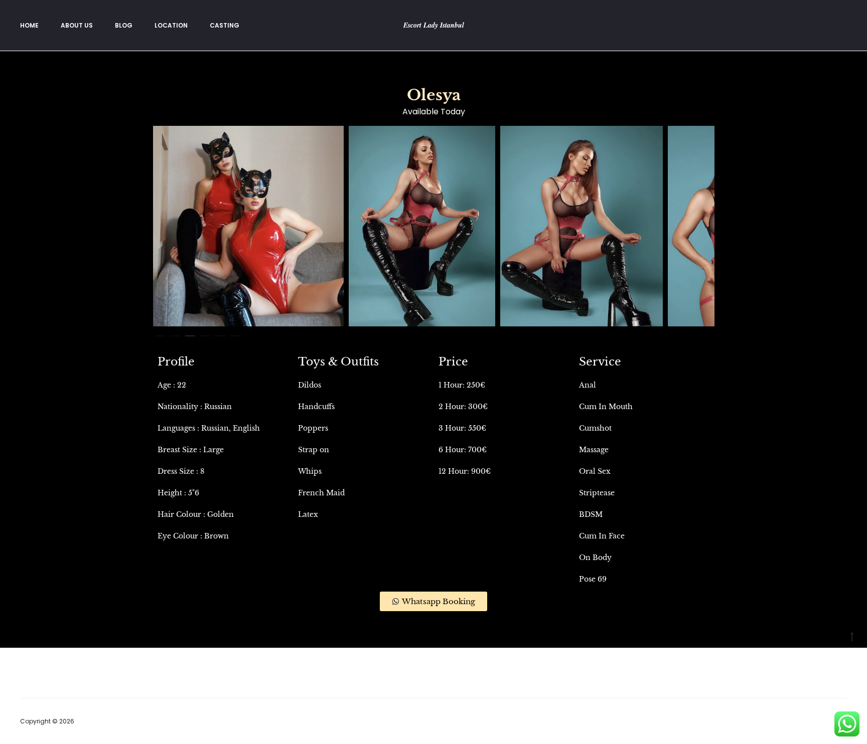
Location (171, 25)
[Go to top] (852, 636)
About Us (77, 25)
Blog (123, 25)
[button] (160, 333)
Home (29, 25)
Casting (224, 25)
